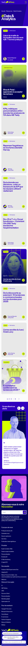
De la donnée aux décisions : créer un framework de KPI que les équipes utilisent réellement (13, 186)
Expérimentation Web (6, 549)
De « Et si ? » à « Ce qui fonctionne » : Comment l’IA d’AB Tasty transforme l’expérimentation (13, 223)
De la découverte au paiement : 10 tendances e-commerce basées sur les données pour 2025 (14, 297)
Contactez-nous (5, 533)
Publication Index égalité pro (8, 541)
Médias (3, 625)
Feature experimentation (7, 551)
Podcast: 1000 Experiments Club (9, 569)
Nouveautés (5, 566)
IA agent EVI (4, 562)
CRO (2, 591)
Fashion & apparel (6, 619)
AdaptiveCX (4, 572)
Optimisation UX (5, 601)
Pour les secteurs (6, 605)
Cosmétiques (4, 614)
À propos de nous (7, 527)
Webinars (3, 579)
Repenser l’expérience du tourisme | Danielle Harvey (13, 147)
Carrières (3, 539)
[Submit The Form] (24, 512)
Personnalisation (5, 554)
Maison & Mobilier (6, 622)
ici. (15, 520)
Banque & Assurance (6, 611)
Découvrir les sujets (7, 582)
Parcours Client (5, 593)
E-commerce (4, 617)
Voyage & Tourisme (6, 609)
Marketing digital (5, 599)
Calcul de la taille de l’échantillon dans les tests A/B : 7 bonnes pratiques (13, 37)
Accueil (3, 11)
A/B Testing (4, 588)
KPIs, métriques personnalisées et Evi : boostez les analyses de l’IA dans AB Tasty (14, 112)
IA (2, 585)
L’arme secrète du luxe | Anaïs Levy (13, 330)
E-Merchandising (5, 559)
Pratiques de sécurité (6, 531)
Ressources (9, 11)
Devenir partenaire (6, 536)
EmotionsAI (4, 557)
